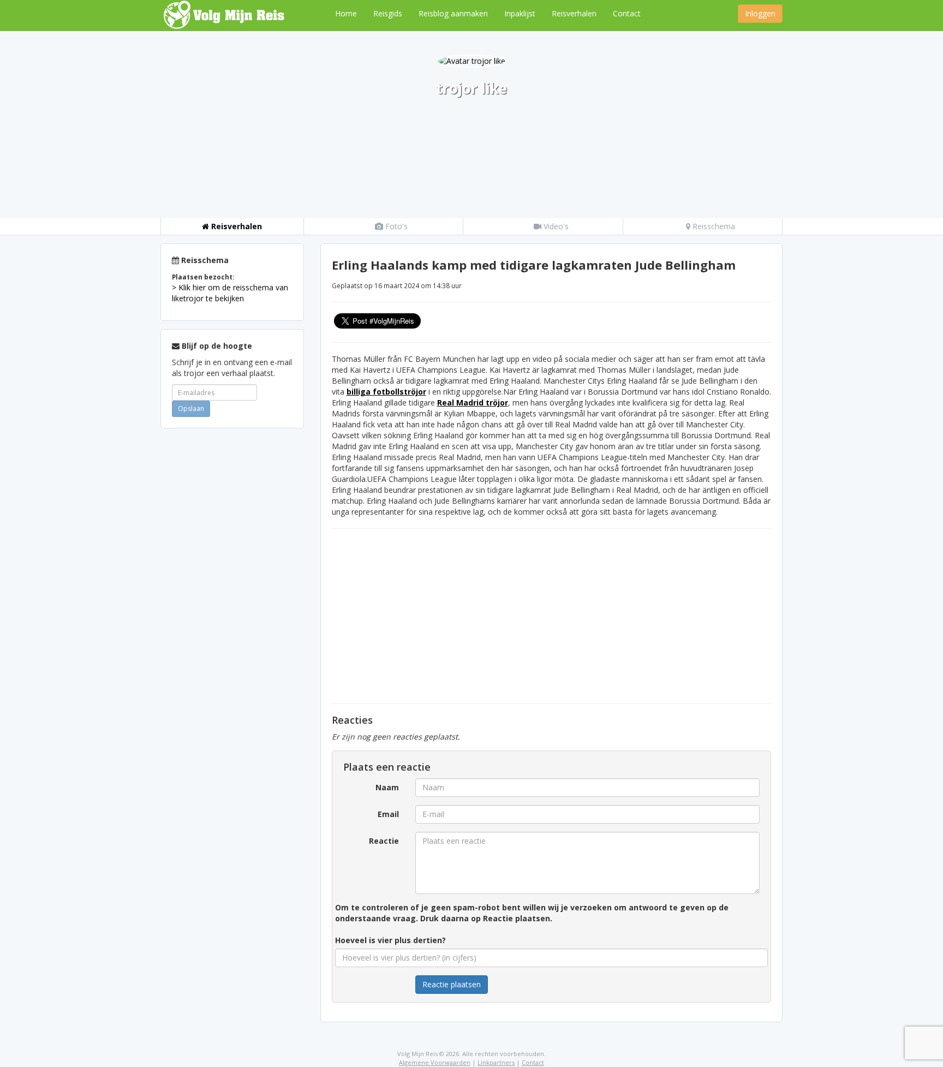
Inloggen (760, 13)
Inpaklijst (519, 13)
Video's (555, 226)
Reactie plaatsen (451, 984)
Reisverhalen (574, 13)
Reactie (384, 841)
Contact (627, 13)
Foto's (395, 226)
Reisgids (387, 13)
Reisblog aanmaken (453, 13)
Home (346, 13)
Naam (387, 787)
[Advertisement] (232, 600)
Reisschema (712, 226)
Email (388, 814)
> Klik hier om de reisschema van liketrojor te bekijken (230, 292)
